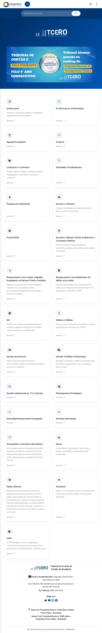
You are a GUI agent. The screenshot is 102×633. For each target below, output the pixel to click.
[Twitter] (45, 601)
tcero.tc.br (70, 629)
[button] (91, 4)
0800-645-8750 (56, 590)
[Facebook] (56, 601)
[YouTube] (49, 601)
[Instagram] (53, 601)
